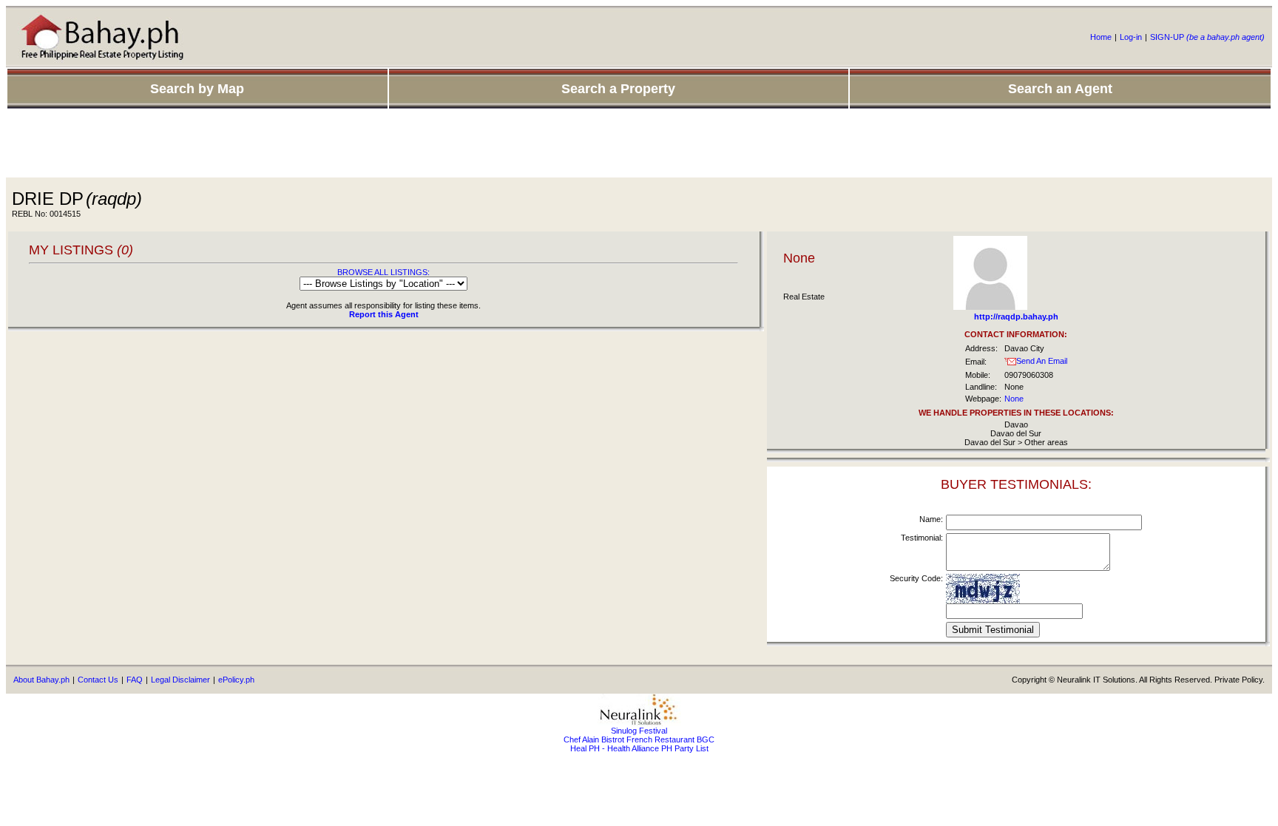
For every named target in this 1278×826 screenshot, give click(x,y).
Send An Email (1041, 360)
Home (1101, 37)
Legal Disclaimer (180, 679)
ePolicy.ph (236, 679)
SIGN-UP (1207, 37)
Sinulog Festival (639, 730)
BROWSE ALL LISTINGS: (383, 272)
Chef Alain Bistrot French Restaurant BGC (639, 739)
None (1014, 398)
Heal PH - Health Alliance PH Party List (639, 748)
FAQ (134, 679)
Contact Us (98, 679)
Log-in (1131, 37)
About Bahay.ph (41, 679)
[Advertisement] (639, 144)
